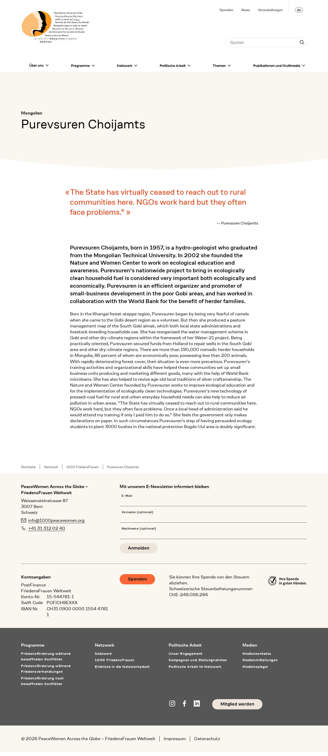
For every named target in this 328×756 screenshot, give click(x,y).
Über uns (36, 65)
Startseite (28, 467)
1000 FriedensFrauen (82, 467)
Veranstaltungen (270, 10)
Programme (80, 65)
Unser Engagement (185, 653)
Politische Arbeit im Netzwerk (195, 666)
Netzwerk (124, 65)
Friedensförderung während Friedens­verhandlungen (46, 668)
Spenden (226, 10)
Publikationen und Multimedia (276, 65)
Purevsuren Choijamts (123, 467)
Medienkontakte (256, 653)
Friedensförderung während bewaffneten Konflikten (46, 656)
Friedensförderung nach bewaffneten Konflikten (42, 681)
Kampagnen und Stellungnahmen (198, 659)
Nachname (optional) (139, 529)
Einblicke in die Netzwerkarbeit (122, 666)
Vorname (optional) (137, 512)
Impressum (175, 738)
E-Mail (127, 496)
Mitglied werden (237, 704)
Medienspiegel (255, 666)
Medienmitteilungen (260, 659)
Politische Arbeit (173, 65)
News (245, 10)
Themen (219, 65)
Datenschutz (207, 738)
